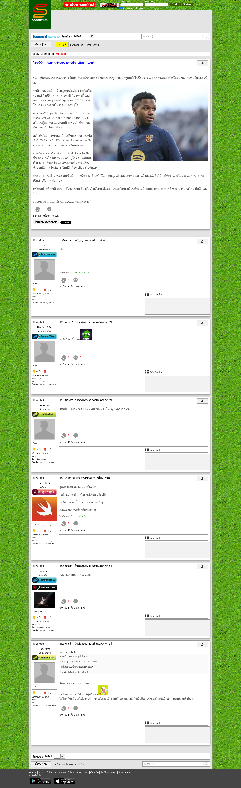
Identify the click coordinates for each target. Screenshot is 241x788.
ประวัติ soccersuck (108, 772)
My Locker (156, 294)
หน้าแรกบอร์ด (76, 45)
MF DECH (61, 54)
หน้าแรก (33, 772)
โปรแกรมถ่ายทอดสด (56, 772)
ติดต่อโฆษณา (124, 772)
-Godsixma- (44, 648)
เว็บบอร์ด (94, 772)
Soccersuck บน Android (80, 272)
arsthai (44, 571)
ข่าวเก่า (41, 772)
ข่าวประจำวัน (92, 45)
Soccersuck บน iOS (79, 516)
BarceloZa (44, 483)
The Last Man (44, 327)
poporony (44, 405)
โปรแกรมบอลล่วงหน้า (78, 772)
